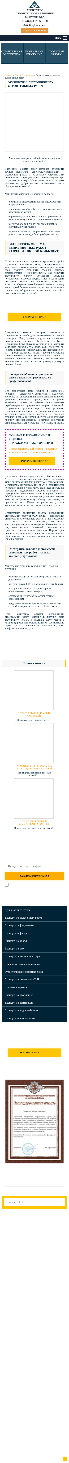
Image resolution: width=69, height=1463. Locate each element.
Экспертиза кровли (16, 940)
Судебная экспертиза (17, 909)
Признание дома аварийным (22, 964)
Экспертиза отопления (18, 994)
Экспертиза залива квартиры (22, 956)
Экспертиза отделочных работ (23, 917)
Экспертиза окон (14, 948)
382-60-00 (44, 895)
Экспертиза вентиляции (19, 1002)
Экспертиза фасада (16, 933)
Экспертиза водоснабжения (21, 1010)
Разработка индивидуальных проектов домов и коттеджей (34, 767)
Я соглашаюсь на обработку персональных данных (36, 885)
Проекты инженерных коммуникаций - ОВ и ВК (33, 822)
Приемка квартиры (16, 987)
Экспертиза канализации (19, 1018)
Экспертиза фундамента (19, 925)
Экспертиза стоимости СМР (21, 979)
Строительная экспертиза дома (23, 971)
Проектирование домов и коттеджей (34, 714)
